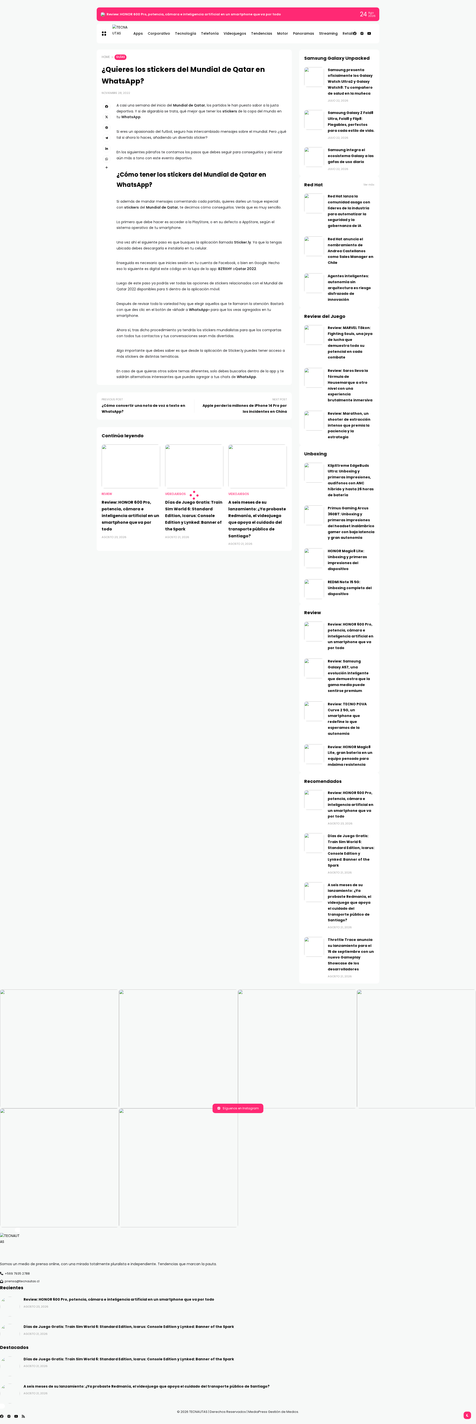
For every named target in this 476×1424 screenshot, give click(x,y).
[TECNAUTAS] (117, 33)
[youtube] (369, 33)
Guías (120, 57)
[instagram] (362, 33)
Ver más (368, 185)
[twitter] (107, 117)
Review (107, 494)
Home (106, 57)
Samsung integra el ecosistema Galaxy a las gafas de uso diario (351, 155)
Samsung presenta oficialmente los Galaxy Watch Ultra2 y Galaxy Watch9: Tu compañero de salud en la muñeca (350, 81)
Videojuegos (175, 494)
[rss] (23, 1416)
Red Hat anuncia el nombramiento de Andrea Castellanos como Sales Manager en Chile (350, 251)
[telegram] (107, 138)
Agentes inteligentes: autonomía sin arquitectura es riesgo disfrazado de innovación (349, 288)
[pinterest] (107, 128)
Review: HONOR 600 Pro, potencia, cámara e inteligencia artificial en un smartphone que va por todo (194, 14)
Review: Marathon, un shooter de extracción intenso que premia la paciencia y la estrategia (349, 425)
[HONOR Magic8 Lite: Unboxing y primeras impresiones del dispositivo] (314, 558)
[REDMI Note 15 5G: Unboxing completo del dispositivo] (314, 589)
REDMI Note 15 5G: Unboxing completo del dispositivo (350, 587)
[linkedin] (107, 148)
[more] (107, 167)
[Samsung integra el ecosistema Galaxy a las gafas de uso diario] (314, 157)
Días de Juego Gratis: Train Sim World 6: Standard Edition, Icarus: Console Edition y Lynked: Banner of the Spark (193, 515)
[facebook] (355, 33)
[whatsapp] (107, 159)
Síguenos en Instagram (241, 1108)
